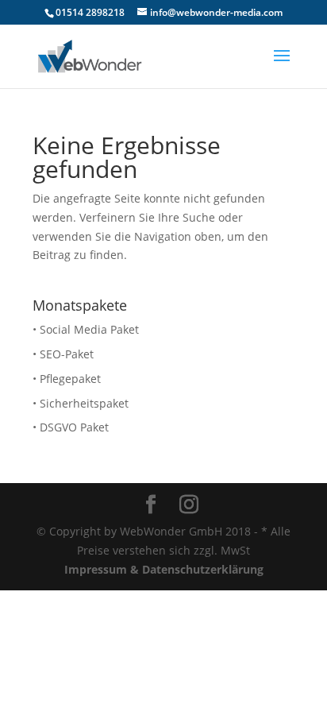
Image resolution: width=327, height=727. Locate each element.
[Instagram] (188, 505)
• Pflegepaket (67, 378)
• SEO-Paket (63, 354)
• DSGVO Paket (71, 427)
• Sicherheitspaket (81, 403)
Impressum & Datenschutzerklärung (164, 569)
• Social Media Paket (86, 329)
